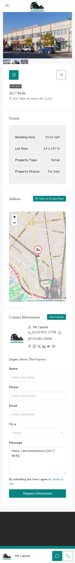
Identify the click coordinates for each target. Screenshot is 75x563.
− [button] (14, 222)
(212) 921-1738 (44, 332)
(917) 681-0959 (40, 339)
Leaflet (30, 300)
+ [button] (14, 216)
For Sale (16, 86)
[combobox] (37, 433)
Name (13, 369)
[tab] (14, 75)
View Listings (56, 317)
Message (15, 442)
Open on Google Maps (51, 198)
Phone (13, 387)
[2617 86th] (37, 250)
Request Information (37, 493)
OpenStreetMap (45, 300)
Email (13, 406)
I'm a (12, 424)
